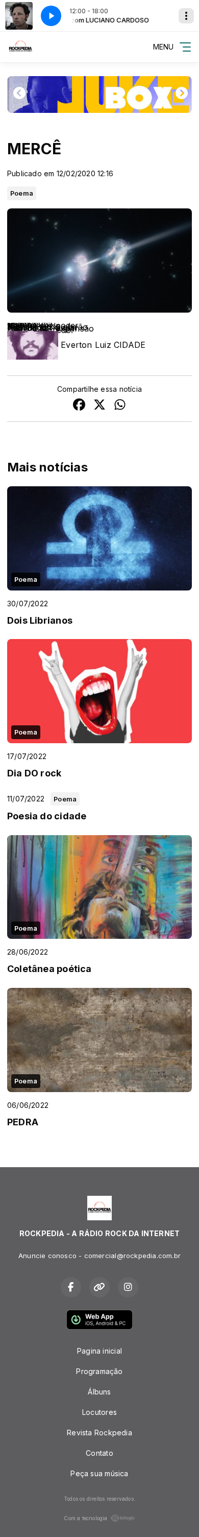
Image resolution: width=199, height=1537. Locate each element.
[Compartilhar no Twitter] (99, 405)
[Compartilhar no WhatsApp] (120, 405)
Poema (21, 193)
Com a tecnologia (85, 1518)
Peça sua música (99, 1473)
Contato (99, 1453)
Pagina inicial (99, 1350)
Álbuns (99, 1391)
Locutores (99, 1412)
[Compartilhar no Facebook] (79, 405)
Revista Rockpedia (99, 1432)
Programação (99, 1371)
